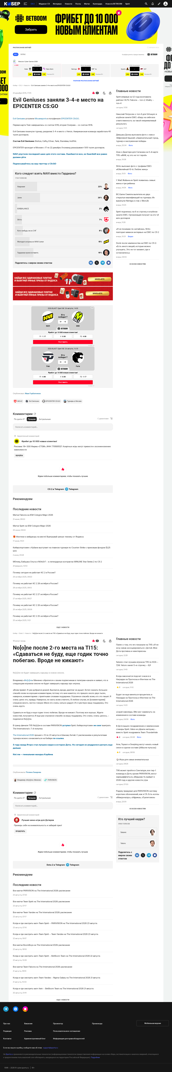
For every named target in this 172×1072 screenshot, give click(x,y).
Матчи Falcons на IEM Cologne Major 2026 (33, 515)
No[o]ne (28, 680)
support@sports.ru (50, 1047)
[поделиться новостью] (110, 93)
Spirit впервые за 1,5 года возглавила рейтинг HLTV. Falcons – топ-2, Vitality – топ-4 (135, 100)
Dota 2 (21, 633)
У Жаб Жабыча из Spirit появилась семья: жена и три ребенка (135, 182)
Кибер (15, 85)
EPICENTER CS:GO (70, 118)
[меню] (25, 3)
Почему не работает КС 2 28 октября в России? (35, 583)
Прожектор (58, 1023)
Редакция (7, 1031)
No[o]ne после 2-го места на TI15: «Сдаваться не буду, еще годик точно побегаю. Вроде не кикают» (68, 633)
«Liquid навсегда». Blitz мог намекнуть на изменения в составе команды (135, 713)
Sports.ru (9, 1054)
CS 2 (20, 85)
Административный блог (35, 1038)
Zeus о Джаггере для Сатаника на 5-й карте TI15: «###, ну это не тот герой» (137, 153)
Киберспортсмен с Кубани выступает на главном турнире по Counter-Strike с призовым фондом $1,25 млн (61, 549)
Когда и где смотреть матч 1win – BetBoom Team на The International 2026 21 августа (53, 988)
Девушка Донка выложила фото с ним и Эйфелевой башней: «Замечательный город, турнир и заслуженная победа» (137, 137)
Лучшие (32, 419)
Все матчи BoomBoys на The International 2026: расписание (41, 945)
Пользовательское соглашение (66, 1031)
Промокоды (97, 1023)
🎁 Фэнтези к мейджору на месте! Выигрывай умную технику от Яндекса (48, 536)
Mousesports (41, 118)
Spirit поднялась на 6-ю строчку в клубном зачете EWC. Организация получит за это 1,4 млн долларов (137, 214)
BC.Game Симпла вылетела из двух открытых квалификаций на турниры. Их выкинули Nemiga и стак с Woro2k (135, 197)
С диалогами (103, 418)
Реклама (28, 1031)
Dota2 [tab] (23, 54)
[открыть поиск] (146, 4)
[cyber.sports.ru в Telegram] (6, 1009)
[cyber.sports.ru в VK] (16, 1009)
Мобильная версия (152, 1023)
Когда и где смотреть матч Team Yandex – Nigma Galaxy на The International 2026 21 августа (56, 977)
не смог (97, 725)
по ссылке (58, 738)
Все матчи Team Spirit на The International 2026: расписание (41, 901)
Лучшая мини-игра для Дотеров (38, 820)
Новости (27, 85)
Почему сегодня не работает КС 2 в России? (34, 572)
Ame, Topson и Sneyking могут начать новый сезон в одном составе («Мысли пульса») (137, 746)
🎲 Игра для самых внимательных (132, 759)
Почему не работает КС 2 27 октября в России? (35, 594)
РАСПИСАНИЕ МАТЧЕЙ (22, 47)
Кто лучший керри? (131, 819)
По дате (18, 419)
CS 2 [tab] (15, 54)
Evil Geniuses (19, 118)
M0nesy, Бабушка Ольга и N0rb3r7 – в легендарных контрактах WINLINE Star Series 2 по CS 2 (57, 561)
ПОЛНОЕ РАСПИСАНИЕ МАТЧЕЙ (86, 81)
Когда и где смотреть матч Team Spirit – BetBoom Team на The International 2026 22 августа (56, 955)
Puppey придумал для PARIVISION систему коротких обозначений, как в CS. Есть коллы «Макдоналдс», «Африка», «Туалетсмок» (137, 794)
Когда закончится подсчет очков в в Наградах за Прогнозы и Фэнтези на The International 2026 (135, 679)
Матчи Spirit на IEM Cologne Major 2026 (32, 525)
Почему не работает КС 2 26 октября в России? (35, 605)
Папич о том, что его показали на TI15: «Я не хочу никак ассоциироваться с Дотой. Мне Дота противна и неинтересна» (137, 647)
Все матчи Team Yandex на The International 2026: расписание (42, 912)
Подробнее (95, 1057)
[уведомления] (152, 4)
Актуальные (45, 419)
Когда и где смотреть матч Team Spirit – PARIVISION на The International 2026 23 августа (55, 923)
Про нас (6, 1023)
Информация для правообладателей (69, 1038)
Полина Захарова (33, 772)
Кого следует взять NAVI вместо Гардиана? (45, 173)
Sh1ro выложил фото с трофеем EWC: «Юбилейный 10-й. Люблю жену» (134, 168)
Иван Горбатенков (33, 393)
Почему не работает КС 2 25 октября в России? (35, 616)
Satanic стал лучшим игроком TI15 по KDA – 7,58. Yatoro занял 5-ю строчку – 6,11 (137, 663)
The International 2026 (23, 735)
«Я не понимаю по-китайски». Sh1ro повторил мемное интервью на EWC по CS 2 (137, 230)
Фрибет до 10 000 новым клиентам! (39, 441)
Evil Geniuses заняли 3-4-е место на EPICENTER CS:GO (50, 85)
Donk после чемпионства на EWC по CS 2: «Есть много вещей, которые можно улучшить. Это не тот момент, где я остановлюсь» (136, 248)
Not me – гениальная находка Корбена (33, 754)
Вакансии (28, 1023)
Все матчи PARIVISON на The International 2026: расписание (41, 890)
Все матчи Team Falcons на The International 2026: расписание (42, 966)
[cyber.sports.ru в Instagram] (26, 1009)
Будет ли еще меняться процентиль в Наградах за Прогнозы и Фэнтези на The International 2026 (135, 697)
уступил (66, 725)
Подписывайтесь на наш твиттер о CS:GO (34, 163)
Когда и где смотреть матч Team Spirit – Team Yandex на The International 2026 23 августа (55, 934)
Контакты (7, 1038)
